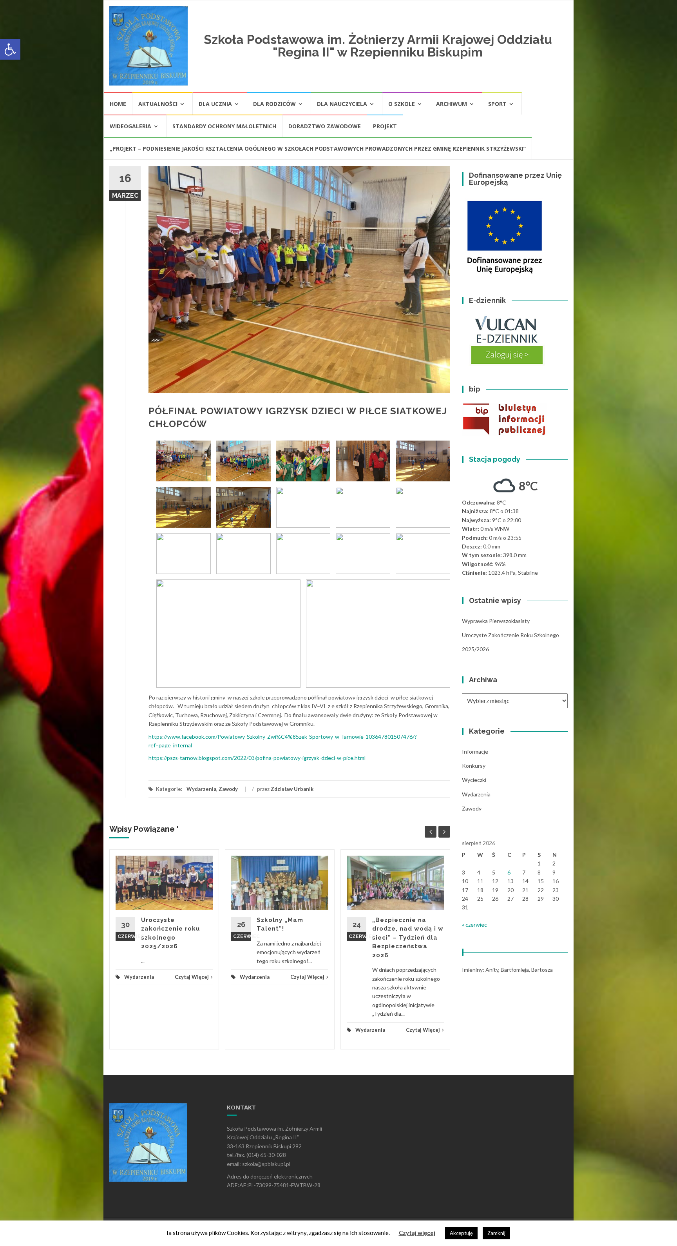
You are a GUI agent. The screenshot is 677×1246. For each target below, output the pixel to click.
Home (118, 103)
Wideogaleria (130, 126)
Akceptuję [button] (461, 1233)
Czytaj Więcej (192, 977)
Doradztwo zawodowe (324, 126)
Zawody (228, 789)
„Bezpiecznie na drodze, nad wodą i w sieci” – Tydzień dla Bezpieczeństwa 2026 (407, 937)
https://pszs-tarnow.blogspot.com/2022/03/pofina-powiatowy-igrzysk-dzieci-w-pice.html (257, 757)
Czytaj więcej (417, 1232)
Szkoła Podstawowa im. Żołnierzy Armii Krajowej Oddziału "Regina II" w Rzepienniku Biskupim (378, 45)
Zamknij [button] (496, 1233)
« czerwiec (474, 924)
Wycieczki (474, 779)
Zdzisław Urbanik (292, 789)
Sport (497, 103)
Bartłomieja (515, 969)
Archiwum (451, 103)
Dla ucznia (215, 103)
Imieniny (472, 969)
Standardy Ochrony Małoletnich (224, 126)
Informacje (475, 751)
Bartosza (542, 969)
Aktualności (157, 103)
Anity (491, 969)
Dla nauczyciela (342, 103)
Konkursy (473, 765)
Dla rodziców (274, 103)
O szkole (401, 103)
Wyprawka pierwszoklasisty (496, 621)
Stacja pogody (494, 459)
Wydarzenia (201, 789)
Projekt (385, 126)
